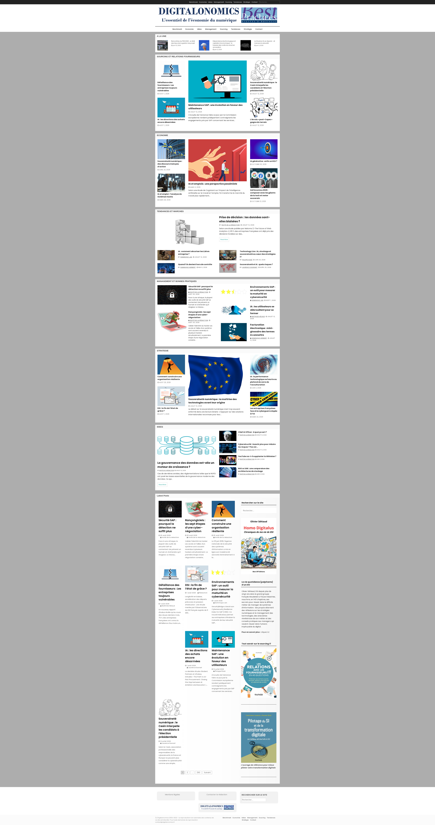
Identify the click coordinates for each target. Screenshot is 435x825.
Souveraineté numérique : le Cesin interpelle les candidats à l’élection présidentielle (263, 86)
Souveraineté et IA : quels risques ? (256, 264)
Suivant (207, 772)
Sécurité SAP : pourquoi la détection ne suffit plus (200, 288)
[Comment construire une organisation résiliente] (223, 517)
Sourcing (228, 2)
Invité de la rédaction (231, 225)
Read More (224, 239)
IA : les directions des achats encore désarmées (171, 121)
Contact (254, 2)
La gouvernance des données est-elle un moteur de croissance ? (185, 465)
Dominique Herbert (188, 267)
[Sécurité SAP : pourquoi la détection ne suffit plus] (170, 517)
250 (198, 772)
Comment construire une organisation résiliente (169, 378)
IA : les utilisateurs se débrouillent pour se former (262, 310)
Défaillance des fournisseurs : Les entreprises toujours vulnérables (167, 86)
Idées (210, 2)
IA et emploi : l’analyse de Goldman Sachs (169, 195)
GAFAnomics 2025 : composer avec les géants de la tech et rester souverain (262, 194)
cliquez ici (265, 632)
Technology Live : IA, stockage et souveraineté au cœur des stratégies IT (258, 254)
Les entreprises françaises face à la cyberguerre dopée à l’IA (263, 411)
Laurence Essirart (249, 267)
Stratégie (246, 2)
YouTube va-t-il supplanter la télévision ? (257, 456)
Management (219, 2)
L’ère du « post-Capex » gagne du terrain (261, 121)
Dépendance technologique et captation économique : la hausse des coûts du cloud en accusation (182, 44)
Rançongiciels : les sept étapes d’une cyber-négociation (199, 315)
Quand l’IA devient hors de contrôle (195, 264)
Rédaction (203, 593)
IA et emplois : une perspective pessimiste (212, 183)
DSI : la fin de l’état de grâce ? (196, 586)
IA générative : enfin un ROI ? (263, 161)
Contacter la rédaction (213, 794)
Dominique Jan (186, 257)
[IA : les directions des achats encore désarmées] (196, 647)
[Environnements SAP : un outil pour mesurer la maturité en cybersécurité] (223, 578)
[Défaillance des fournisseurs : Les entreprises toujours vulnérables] (170, 581)
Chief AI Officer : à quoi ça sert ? (252, 432)
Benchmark (193, 2)
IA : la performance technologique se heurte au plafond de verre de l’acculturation (263, 380)
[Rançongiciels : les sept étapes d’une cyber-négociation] (196, 517)
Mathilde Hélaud (258, 316)
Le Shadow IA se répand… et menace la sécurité (222, 42)
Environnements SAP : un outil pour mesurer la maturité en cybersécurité (223, 589)
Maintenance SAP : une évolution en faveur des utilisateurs (221, 658)
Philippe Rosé (247, 260)
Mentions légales (169, 794)
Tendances (237, 2)
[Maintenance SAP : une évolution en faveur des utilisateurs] (223, 647)
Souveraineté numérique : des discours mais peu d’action (169, 164)
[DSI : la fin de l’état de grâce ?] (196, 581)
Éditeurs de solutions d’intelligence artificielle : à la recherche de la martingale (264, 43)
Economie (203, 2)
